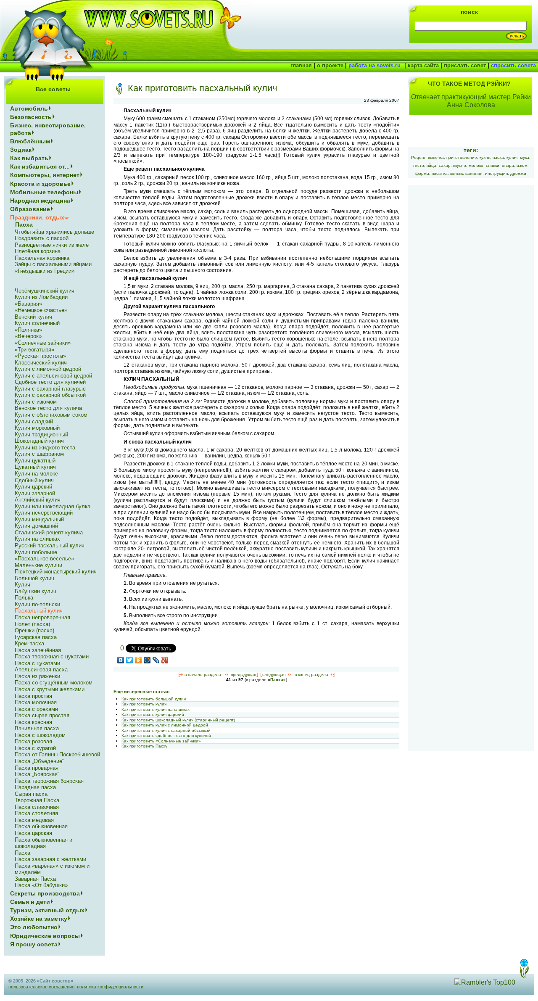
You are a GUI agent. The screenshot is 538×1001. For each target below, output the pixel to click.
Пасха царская (33, 833)
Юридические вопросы (45, 935)
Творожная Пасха (37, 800)
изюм (522, 165)
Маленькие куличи (38, 565)
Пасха (276, 679)
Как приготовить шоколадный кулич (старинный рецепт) (178, 720)
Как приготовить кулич (143, 704)
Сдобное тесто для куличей (50, 382)
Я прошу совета (34, 944)
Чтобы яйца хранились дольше (54, 232)
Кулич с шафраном (39, 454)
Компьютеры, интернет (44, 175)
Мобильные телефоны (44, 192)
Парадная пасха (35, 787)
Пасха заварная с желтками (50, 859)
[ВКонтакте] (120, 660)
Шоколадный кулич (39, 441)
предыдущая (243, 674)
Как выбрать (29, 158)
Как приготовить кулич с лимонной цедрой (164, 725)
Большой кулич (34, 578)
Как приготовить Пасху (144, 746)
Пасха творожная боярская (49, 781)
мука (524, 157)
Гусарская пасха (36, 637)
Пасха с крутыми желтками (49, 689)
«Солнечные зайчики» (43, 343)
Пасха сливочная (37, 807)
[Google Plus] (165, 660)
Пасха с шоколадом (40, 735)
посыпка (440, 173)
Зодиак (21, 149)
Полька (24, 597)
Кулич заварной (35, 493)
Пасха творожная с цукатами (52, 656)
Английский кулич (38, 500)
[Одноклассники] (138, 660)
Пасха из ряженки (37, 676)
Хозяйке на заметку (38, 918)
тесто (418, 165)
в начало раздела (203, 674)
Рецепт (418, 157)
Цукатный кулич (35, 467)
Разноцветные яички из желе (52, 245)
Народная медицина (40, 200)
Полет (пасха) (32, 624)
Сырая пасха (31, 794)
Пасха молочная (36, 702)
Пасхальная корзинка (42, 258)
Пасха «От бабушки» (41, 885)
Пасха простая (33, 696)
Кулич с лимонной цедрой (48, 369)
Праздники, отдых (37, 217)
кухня (485, 157)
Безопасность (31, 117)
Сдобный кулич (34, 480)
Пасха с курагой (35, 748)
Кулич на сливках (37, 539)
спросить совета (513, 65)
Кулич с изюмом (36, 402)
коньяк (456, 173)
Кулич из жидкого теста (45, 447)
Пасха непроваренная (42, 617)
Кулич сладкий (34, 421)
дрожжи (518, 173)
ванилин (474, 173)
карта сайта (423, 65)
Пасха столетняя (36, 813)
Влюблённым (30, 141)
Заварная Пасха (35, 879)
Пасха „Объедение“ (39, 761)
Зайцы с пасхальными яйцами (53, 264)
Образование (30, 209)
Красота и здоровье (40, 183)
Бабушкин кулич (35, 591)
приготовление (461, 157)
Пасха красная (33, 722)
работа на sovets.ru (374, 65)
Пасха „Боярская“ (37, 774)
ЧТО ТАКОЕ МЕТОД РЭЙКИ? (469, 83)
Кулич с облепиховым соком (51, 415)
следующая (273, 674)
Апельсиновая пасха (41, 669)
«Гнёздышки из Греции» (44, 271)
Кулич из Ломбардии (41, 297)
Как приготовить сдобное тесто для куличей (166, 735)
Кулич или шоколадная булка (52, 506)
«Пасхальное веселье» (44, 558)
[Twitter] (129, 660)
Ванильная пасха (37, 728)
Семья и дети (30, 901)
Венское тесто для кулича (48, 408)
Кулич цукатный (35, 460)
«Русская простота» (40, 356)
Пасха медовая (34, 820)
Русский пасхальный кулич (49, 545)
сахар (445, 165)
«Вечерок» (28, 336)
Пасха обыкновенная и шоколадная (43, 843)
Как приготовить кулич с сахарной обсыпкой (166, 730)
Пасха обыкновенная (41, 826)
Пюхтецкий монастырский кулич (56, 571)
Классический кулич (41, 362)
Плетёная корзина (38, 251)
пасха (498, 157)
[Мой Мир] (147, 660)
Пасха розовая (33, 741)
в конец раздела (311, 674)
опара (508, 165)
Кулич (22, 584)
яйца (431, 165)
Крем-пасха (29, 643)
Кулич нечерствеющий (44, 513)
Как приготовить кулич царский (152, 714)
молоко (476, 165)
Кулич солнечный (37, 323)
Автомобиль (29, 108)
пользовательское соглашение (41, 986)
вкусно (459, 165)
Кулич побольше (36, 552)
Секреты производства (45, 893)
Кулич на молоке (36, 473)
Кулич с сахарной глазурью (50, 389)
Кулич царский (33, 486)
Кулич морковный (37, 428)
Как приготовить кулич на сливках (155, 709)
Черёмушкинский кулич (44, 291)
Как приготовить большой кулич (153, 699)
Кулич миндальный (39, 519)
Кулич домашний (36, 526)
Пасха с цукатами (37, 663)
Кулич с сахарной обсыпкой (50, 395)
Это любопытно (34, 927)
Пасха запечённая (38, 650)
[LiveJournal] (156, 660)
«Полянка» (28, 330)
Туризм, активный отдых (47, 910)
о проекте (330, 65)
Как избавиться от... (40, 166)
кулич (511, 157)
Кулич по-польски (37, 604)
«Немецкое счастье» (41, 310)
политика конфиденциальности (110, 986)
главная (301, 65)
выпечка (436, 157)
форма (422, 173)
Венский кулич (33, 317)
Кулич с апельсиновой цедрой (53, 375)
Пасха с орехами (36, 709)
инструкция (496, 173)
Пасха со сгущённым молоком (53, 682)
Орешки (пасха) (34, 630)
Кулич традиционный (41, 434)
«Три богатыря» (34, 349)
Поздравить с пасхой (42, 238)
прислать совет (465, 65)
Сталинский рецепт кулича (49, 532)
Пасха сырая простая (42, 715)
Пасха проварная (36, 768)
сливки (492, 165)
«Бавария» (28, 304)
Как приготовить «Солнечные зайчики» (161, 741)
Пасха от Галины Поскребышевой (57, 754)
